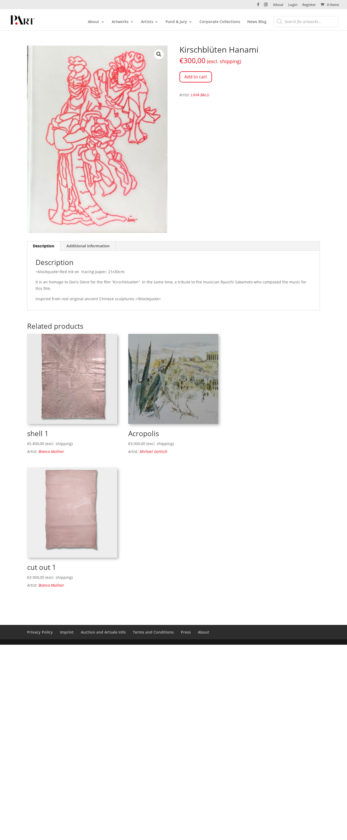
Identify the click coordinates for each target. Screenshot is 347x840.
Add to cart (195, 77)
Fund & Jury (176, 22)
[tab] (43, 246)
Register (309, 5)
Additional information (88, 245)
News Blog (256, 22)
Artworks (120, 22)
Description (43, 245)
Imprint (67, 632)
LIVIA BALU (200, 94)
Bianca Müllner (51, 451)
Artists (147, 22)
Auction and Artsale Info (103, 632)
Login (292, 5)
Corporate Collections (220, 22)
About (278, 5)
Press (186, 632)
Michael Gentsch (153, 451)
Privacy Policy (40, 632)
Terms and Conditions (153, 632)
